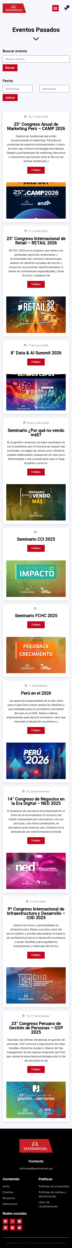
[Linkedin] (5, 1228)
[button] (55, 8)
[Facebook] (5, 1221)
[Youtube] (19, 1228)
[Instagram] (12, 1221)
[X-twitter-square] (19, 1221)
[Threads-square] (12, 1228)
